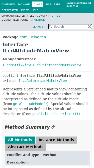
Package (24, 4)
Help (35, 10)
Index (25, 10)
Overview (8, 4)
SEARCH (38, 26)
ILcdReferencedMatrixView (57, 65)
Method (55, 15)
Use (48, 4)
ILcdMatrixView (17, 65)
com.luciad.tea (33, 37)
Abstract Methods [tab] (25, 147)
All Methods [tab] (20, 140)
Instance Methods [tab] (56, 140)
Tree (57, 4)
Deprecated (10, 10)
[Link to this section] (53, 127)
